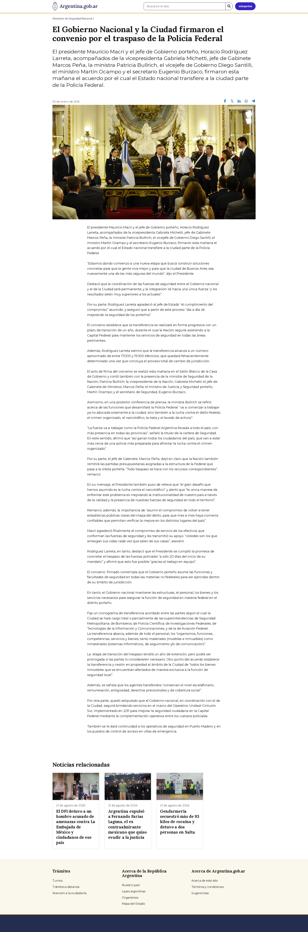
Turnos (57, 880)
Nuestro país (131, 885)
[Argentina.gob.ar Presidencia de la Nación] (75, 6)
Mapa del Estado (133, 903)
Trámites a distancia (65, 887)
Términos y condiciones (207, 887)
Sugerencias (200, 893)
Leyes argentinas (133, 891)
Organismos (130, 897)
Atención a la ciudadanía (69, 893)
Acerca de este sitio (204, 880)
